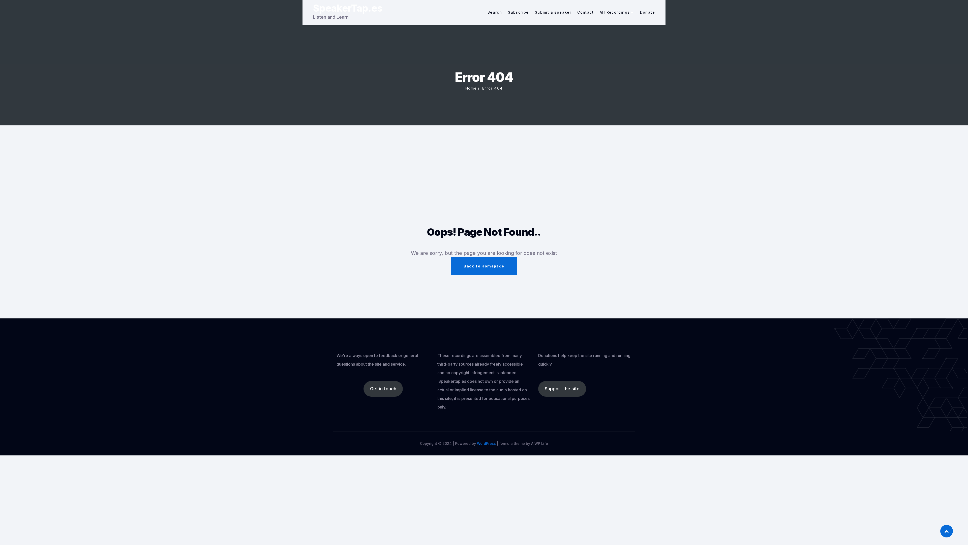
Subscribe (518, 12)
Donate (647, 12)
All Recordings (615, 12)
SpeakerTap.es (347, 8)
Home (471, 88)
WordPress (486, 443)
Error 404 (492, 88)
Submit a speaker (553, 12)
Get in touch (383, 388)
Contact (585, 12)
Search (495, 12)
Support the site (562, 388)
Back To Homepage (484, 266)
